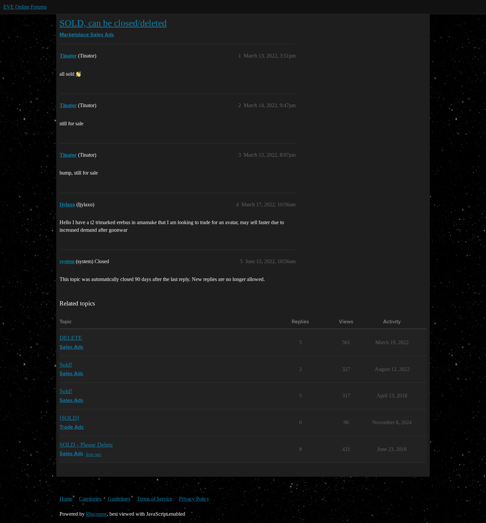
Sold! (66, 364)
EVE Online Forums (25, 7)
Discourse (96, 514)
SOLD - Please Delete (86, 444)
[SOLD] (69, 418)
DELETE (71, 338)
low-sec (94, 454)
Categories (90, 499)
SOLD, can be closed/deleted (113, 23)
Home (66, 499)
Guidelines (119, 499)
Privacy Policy (194, 499)
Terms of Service (154, 499)
